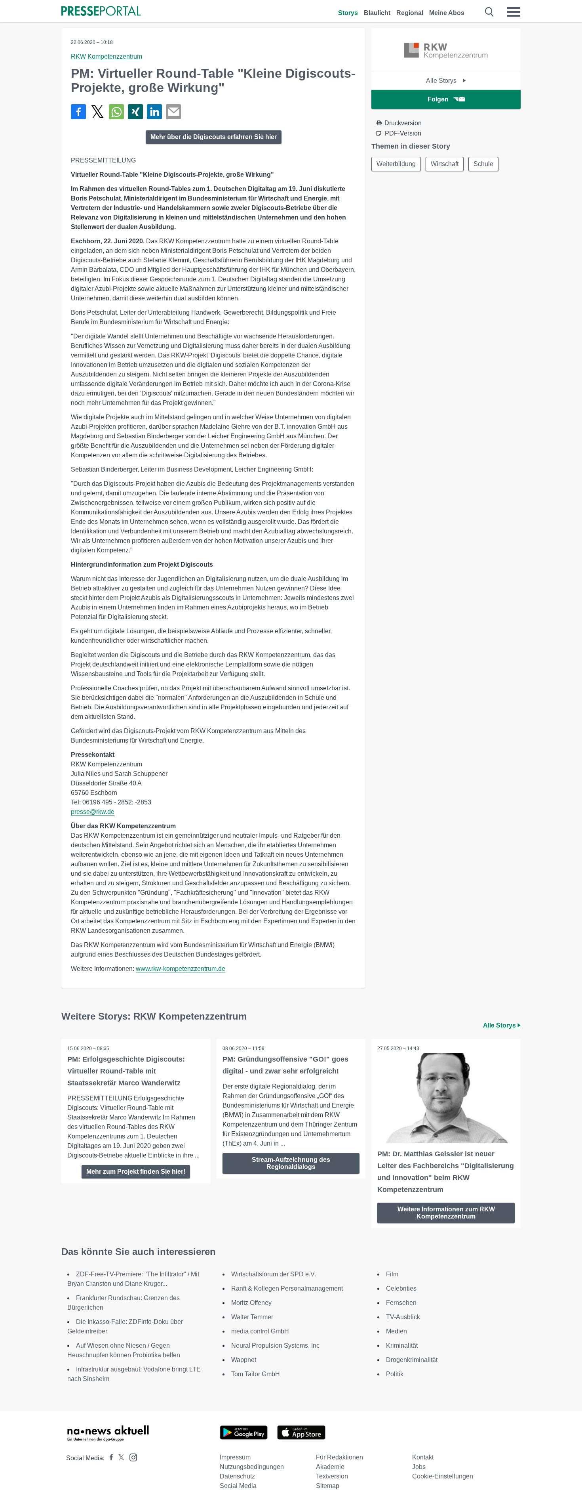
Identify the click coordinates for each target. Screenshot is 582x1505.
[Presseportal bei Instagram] (131, 1456)
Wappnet (243, 1359)
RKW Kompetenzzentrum (106, 56)
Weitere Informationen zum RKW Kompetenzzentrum (446, 1213)
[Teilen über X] (97, 111)
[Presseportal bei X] (119, 1458)
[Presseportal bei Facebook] (109, 1458)
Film (392, 1274)
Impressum (235, 1457)
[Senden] (173, 111)
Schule (483, 163)
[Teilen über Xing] (135, 111)
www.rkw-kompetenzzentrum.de (180, 968)
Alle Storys (442, 80)
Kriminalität (402, 1345)
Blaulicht (377, 13)
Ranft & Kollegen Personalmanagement (287, 1288)
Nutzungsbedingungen (252, 1466)
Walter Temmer (252, 1317)
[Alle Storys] (446, 64)
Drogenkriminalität (411, 1359)
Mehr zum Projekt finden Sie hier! (135, 1171)
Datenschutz (237, 1476)
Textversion (332, 1476)
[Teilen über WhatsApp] (116, 111)
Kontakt (423, 1457)
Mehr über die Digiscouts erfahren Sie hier (213, 137)
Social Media (238, 1485)
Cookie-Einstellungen (442, 1476)
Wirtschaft (444, 163)
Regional (409, 13)
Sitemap (327, 1485)
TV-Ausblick (403, 1317)
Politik (394, 1374)
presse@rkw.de (92, 811)
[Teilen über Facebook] (78, 111)
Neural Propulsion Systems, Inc (275, 1345)
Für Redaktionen (339, 1457)
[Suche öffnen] (490, 11)
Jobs (419, 1466)
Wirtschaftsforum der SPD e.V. (273, 1274)
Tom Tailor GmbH (255, 1374)
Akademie (330, 1466)
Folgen (438, 99)
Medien (396, 1331)
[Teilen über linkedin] (154, 111)
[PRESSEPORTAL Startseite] (101, 12)
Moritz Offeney (251, 1302)
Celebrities (401, 1288)
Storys (348, 13)
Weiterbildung (396, 163)
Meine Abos (446, 13)
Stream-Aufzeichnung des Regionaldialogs (291, 1163)
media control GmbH (260, 1331)
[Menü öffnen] (513, 11)
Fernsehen (401, 1302)
